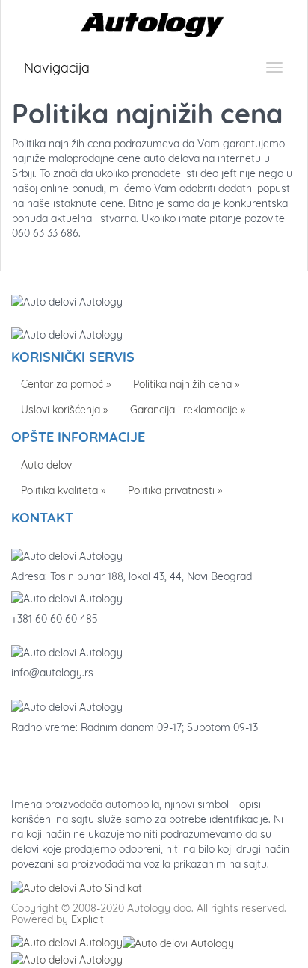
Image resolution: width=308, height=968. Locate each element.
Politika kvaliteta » (63, 490)
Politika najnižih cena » (186, 384)
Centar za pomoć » (66, 384)
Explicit (87, 919)
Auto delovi (47, 465)
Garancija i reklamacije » (187, 409)
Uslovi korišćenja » (64, 409)
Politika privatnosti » (175, 490)
